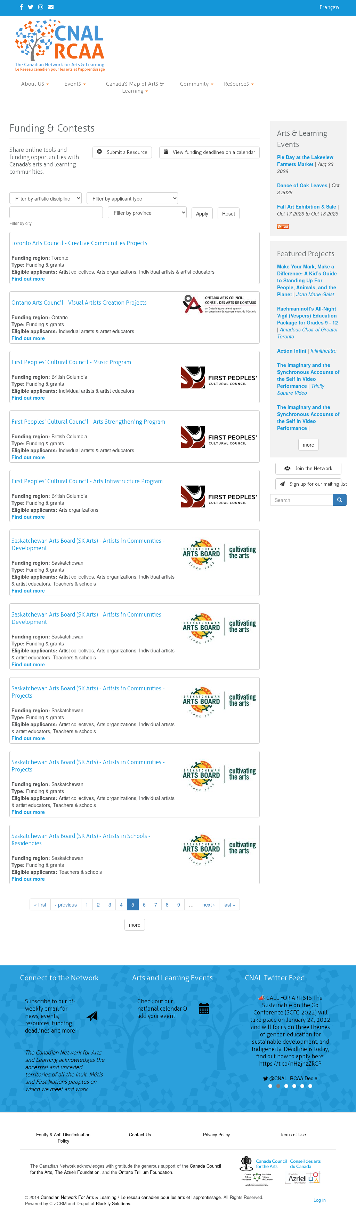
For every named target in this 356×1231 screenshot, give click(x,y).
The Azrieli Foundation (77, 1172)
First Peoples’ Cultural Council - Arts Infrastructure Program (87, 481)
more (134, 924)
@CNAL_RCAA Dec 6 (292, 1078)
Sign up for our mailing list (315, 484)
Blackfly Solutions (113, 1203)
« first (40, 904)
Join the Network (314, 468)
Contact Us (140, 1134)
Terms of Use (293, 1134)
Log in (320, 1200)
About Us (33, 83)
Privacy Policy (216, 1134)
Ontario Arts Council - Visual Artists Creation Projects (79, 302)
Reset (228, 213)
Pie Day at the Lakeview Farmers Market (305, 160)
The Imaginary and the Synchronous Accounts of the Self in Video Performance (308, 375)
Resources (237, 83)
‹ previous (66, 904)
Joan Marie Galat (315, 294)
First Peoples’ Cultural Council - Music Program (71, 362)
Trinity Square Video (300, 389)
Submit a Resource (127, 152)
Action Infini (291, 350)
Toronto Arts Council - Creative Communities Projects (79, 243)
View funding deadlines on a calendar (214, 152)
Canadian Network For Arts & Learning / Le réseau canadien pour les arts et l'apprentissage (131, 1197)
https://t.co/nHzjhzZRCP (290, 1063)
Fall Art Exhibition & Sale (306, 206)
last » (229, 904)
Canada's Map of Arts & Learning (135, 87)
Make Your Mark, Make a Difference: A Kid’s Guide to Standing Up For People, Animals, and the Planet (307, 280)
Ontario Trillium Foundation (145, 1172)
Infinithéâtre (323, 350)
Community (195, 83)
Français (329, 7)
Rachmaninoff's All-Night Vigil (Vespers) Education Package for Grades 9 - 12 (307, 315)
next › (208, 904)
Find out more (28, 278)
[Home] (62, 45)
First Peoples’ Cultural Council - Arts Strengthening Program (88, 421)
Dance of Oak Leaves (302, 185)
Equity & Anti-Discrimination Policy (63, 1137)
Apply (202, 213)
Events (73, 83)
